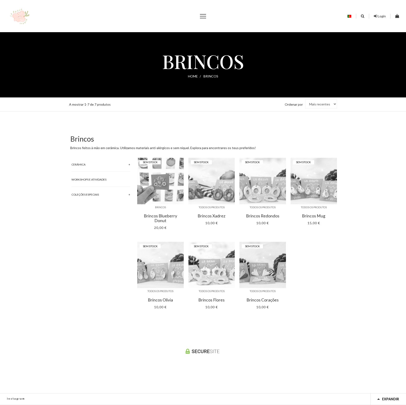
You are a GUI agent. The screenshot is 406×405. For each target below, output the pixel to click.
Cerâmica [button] (78, 164)
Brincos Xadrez (211, 216)
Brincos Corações (262, 300)
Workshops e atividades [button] (88, 179)
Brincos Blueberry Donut (160, 218)
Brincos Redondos (262, 216)
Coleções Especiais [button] (85, 194)
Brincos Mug (313, 216)
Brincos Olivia (160, 300)
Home (193, 76)
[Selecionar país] (349, 16)
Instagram (16, 398)
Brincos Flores (211, 300)
